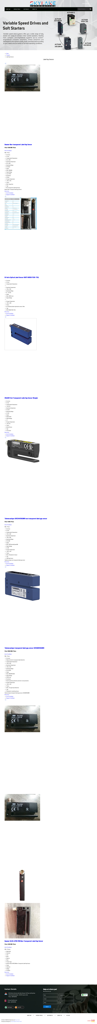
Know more (7, 191)
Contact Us (34, 9)
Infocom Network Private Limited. (16, 1021)
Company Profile (17, 9)
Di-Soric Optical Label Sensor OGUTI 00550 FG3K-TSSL (22, 277)
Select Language (85, 3)
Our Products (26, 9)
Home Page (8, 9)
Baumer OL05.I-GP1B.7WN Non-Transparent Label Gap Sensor (24, 941)
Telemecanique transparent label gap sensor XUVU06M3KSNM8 (24, 648)
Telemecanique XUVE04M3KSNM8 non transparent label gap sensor (26, 518)
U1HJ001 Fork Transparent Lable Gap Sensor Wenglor (21, 398)
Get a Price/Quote (8, 150)
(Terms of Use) (17, 1019)
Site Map (68, 1015)
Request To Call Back (10, 194)
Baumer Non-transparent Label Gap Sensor (18, 144)
